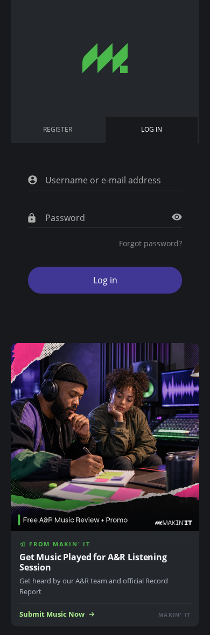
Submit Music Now (52, 614)
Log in (153, 134)
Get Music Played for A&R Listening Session (93, 562)
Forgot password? (150, 243)
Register (57, 129)
